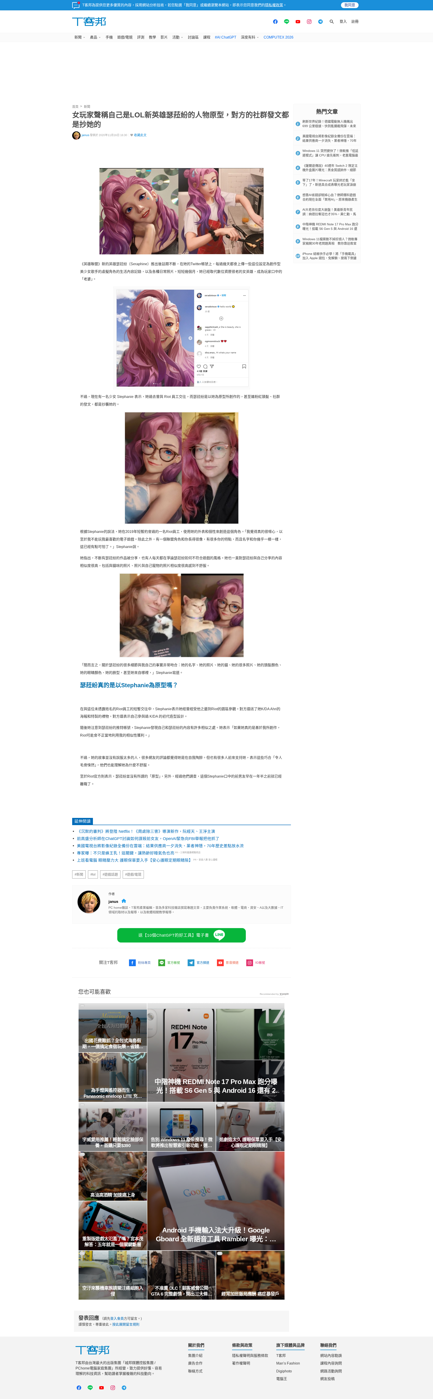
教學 (152, 37)
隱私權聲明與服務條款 (250, 1356)
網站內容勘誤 (331, 1356)
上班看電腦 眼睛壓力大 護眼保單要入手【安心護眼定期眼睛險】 (135, 860)
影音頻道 (232, 962)
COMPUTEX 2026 (278, 37)
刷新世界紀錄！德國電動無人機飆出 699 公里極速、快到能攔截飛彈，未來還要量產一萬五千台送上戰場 (329, 126)
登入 (343, 21)
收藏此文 (140, 135)
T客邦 (281, 1356)
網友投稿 (327, 1379)
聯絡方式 (195, 1371)
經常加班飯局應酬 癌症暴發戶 (250, 1294)
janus (85, 135)
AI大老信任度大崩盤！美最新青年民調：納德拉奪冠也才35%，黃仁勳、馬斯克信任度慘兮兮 (329, 214)
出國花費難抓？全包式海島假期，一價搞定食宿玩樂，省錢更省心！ (112, 1044)
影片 (164, 37)
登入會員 (117, 1318)
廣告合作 (195, 1363)
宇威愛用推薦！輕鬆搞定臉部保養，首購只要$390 (112, 1142)
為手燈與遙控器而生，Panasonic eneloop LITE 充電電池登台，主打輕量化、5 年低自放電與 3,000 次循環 (113, 1093)
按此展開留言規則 (125, 1324)
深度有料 (248, 37)
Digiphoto (284, 1371)
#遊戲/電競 (133, 874)
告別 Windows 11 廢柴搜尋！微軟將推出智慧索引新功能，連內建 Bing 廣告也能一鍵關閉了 (181, 1142)
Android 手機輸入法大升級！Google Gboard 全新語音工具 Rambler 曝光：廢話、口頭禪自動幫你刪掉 (216, 1234)
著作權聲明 (241, 1363)
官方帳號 (173, 962)
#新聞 (79, 874)
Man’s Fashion (288, 1363)
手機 (109, 37)
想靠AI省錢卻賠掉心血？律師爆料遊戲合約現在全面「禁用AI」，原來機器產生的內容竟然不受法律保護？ (329, 199)
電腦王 (281, 1379)
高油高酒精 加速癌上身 (112, 1195)
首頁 (75, 106)
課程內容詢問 (331, 1363)
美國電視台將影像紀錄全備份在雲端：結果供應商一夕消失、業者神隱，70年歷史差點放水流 (160, 846)
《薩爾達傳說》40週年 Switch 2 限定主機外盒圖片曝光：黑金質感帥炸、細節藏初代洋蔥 (330, 170)
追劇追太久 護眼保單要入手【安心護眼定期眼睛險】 (250, 1142)
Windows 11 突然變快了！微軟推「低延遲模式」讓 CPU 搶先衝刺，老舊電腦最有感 (330, 155)
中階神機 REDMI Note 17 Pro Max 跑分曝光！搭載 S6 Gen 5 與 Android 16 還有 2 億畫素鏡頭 (216, 1086)
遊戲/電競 (125, 37)
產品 (93, 37)
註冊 (355, 21)
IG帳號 (260, 962)
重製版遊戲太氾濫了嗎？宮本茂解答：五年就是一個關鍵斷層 (112, 1241)
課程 (206, 37)
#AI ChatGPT (225, 37)
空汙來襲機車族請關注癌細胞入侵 (112, 1291)
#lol (92, 874)
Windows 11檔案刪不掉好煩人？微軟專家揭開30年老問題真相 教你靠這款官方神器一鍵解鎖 (329, 243)
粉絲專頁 (144, 962)
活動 (176, 37)
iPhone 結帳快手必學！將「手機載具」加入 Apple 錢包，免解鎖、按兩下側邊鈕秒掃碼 (329, 258)
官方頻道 (203, 962)
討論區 (193, 37)
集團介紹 (195, 1356)
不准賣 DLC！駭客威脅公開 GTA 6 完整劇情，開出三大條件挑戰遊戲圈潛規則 (181, 1291)
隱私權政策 (274, 5)
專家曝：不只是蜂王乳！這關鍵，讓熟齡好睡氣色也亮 (125, 853)
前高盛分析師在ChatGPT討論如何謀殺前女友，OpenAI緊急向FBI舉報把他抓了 (148, 838)
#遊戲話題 (110, 874)
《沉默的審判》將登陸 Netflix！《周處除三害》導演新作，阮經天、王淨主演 (146, 831)
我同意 (349, 5)
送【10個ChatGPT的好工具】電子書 (173, 935)
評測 (140, 37)
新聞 (78, 37)
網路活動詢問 (331, 1371)
